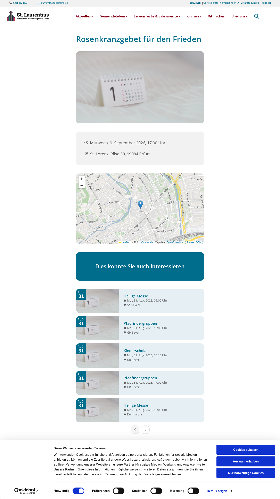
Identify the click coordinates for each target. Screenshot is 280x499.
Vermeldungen (228, 3)
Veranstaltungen (250, 3)
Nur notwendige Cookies (246, 473)
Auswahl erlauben (246, 461)
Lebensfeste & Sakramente (156, 16)
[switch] (118, 491)
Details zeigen (217, 491)
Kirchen (193, 16)
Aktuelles (83, 16)
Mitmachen (216, 16)
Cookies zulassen (245, 449)
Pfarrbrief (266, 3)
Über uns (238, 16)
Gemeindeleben (112, 16)
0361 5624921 (20, 3)
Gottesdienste (210, 3)
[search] (256, 16)
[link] (85, 16)
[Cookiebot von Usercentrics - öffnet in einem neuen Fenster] (26, 491)
